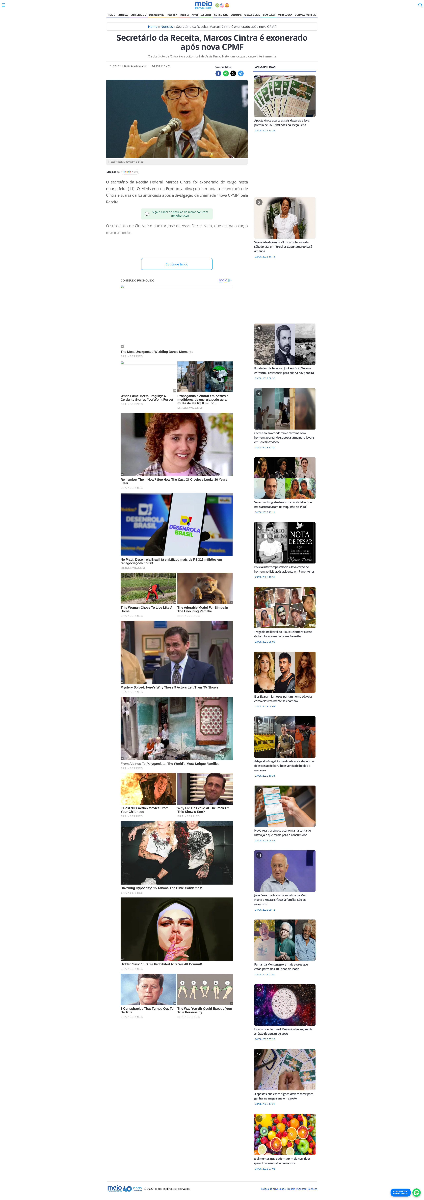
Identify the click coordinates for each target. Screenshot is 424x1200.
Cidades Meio (252, 14)
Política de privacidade (273, 1188)
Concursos (221, 14)
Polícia (184, 14)
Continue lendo (176, 264)
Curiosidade (156, 14)
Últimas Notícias (305, 14)
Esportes (206, 14)
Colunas (236, 14)
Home (111, 14)
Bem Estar (269, 14)
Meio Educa (285, 14)
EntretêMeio (138, 14)
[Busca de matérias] (420, 6)
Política (172, 14)
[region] (284, 166)
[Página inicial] (203, 5)
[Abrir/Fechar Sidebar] (4, 5)
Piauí (194, 14)
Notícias (122, 14)
